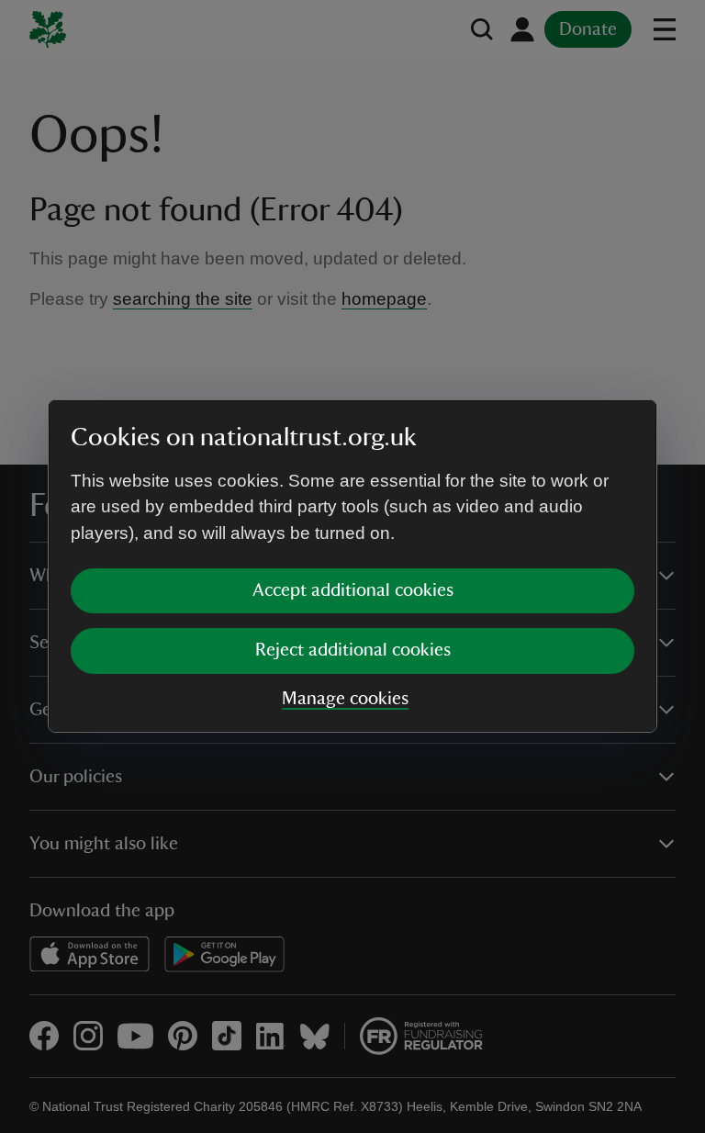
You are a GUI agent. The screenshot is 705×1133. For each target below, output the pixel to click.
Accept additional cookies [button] (352, 590)
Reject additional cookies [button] (353, 650)
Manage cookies (345, 699)
